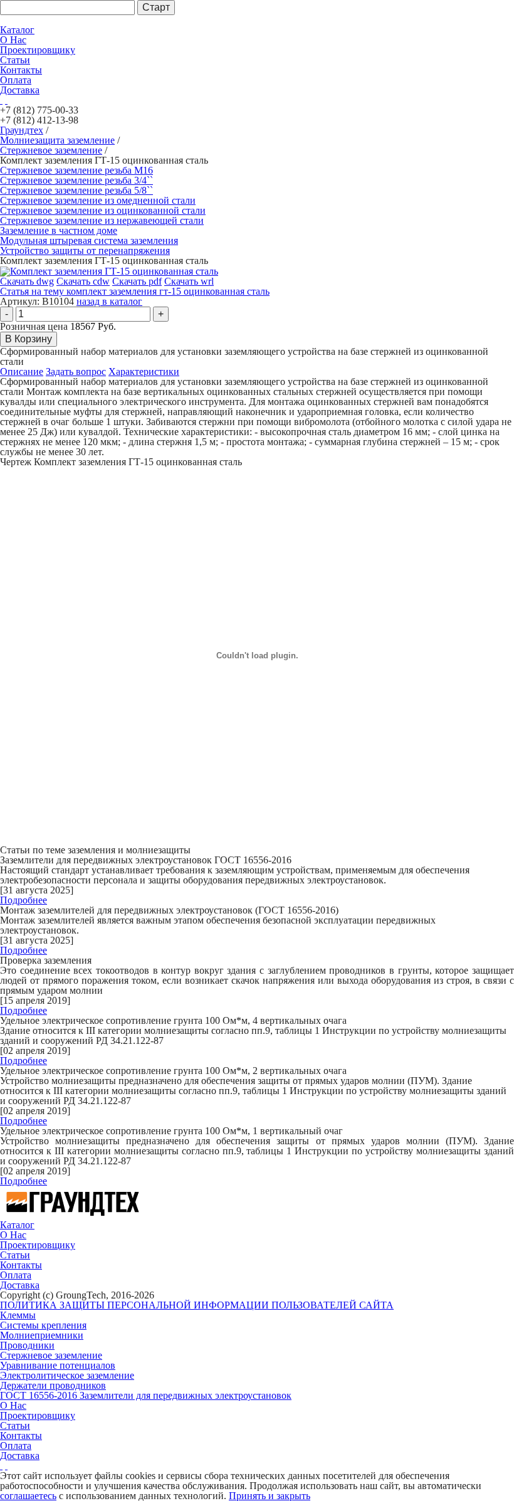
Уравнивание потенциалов (57, 1365)
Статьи (15, 60)
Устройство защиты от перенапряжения (85, 250)
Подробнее (23, 900)
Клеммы (18, 1315)
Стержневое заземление (51, 1355)
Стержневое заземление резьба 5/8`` (76, 190)
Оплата (15, 80)
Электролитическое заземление (67, 1375)
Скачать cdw (83, 281)
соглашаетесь (28, 1495)
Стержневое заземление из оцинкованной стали (103, 210)
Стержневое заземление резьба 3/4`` (76, 180)
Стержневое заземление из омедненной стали (98, 200)
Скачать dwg (27, 281)
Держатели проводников (53, 1385)
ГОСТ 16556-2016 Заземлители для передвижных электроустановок (145, 1395)
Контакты (21, 70)
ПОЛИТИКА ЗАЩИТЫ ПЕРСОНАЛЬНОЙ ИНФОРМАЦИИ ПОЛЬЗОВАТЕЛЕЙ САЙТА (197, 1305)
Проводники (27, 1345)
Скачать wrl (189, 281)
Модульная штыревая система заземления (89, 240)
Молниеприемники (41, 1335)
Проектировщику (37, 50)
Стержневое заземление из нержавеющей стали (102, 220)
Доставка (19, 90)
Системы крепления (43, 1325)
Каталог (17, 29)
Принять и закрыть (269, 1495)
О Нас (13, 39)
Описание (21, 371)
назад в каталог (109, 301)
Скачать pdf (137, 281)
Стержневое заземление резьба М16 (76, 170)
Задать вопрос (76, 371)
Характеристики (143, 371)
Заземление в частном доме (58, 230)
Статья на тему (135, 291)
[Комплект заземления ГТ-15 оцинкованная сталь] (109, 270)
